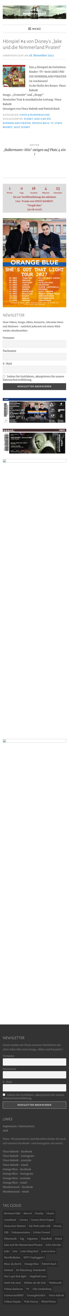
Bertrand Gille (12, 1213)
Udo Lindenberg (42, 1289)
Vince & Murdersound (35, 115)
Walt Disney (22, 127)
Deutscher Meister (15, 1226)
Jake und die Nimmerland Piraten (23, 1244)
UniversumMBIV (14, 1295)
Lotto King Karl (29, 1251)
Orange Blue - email (15, 1182)
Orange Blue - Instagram (18, 1173)
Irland (58, 1238)
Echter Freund (41, 1232)
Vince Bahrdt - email (15, 1164)
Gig (22, 1238)
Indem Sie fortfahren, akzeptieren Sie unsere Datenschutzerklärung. (33, 378)
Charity (39, 1213)
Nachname (9, 350)
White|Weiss (48, 1301)
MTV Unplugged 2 (34, 1257)
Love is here (48, 1251)
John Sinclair (53, 1244)
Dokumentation (21, 1232)
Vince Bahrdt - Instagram (18, 1156)
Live (15, 1251)
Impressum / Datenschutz (18, 1126)
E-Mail (7, 363)
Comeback (10, 1219)
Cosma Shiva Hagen (42, 1219)
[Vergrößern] (61, 433)
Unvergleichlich (36, 1295)
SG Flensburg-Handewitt (31, 1270)
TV (52, 123)
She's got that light (15, 1276)
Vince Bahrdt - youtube (17, 1160)
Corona (23, 1219)
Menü (36, 28)
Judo (6, 1251)
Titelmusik (55, 1282)
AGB (5, 1130)
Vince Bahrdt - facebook (17, 1151)
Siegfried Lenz (38, 1276)
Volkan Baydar (12, 1301)
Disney (28, 119)
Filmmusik (10, 1238)
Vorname (8, 337)
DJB (6, 1232)
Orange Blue (31, 1263)
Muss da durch (12, 1263)
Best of (28, 1213)
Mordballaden (12, 1257)
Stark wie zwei (12, 1282)
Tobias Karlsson (13, 1289)
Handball (46, 1238)
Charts (50, 1213)
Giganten (32, 1238)
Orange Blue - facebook (17, 1169)
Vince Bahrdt (56, 1295)
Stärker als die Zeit (35, 1282)
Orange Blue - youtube (16, 1178)
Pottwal (8, 1270)
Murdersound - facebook (18, 1187)
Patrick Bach (40, 123)
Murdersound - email (16, 1191)
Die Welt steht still (39, 1226)
